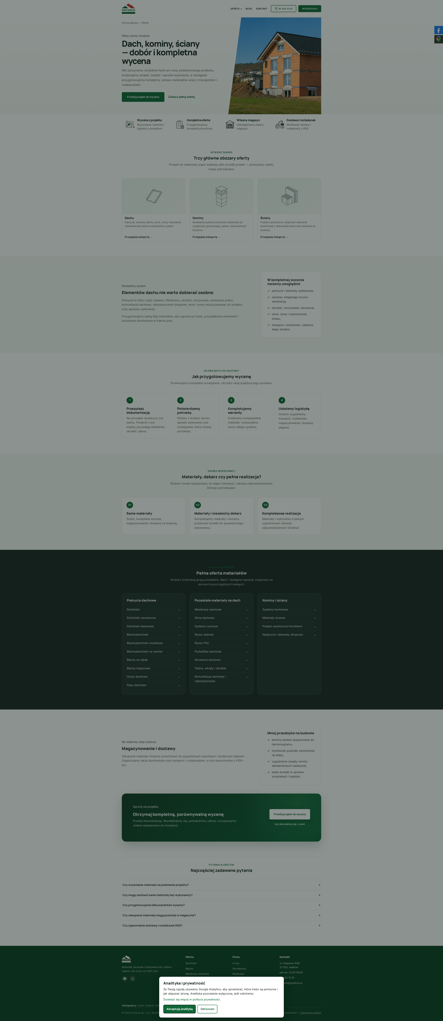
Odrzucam (207, 1009)
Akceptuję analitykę (179, 1009)
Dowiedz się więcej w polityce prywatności (191, 999)
